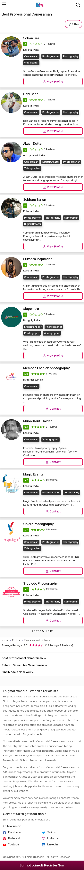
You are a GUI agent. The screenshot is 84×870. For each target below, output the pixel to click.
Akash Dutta (32, 143)
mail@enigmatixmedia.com (33, 819)
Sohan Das (31, 38)
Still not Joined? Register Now (42, 865)
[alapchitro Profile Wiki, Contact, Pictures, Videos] (11, 316)
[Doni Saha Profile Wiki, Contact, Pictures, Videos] (11, 102)
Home (5, 640)
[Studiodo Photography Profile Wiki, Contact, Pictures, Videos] (11, 591)
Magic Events (33, 474)
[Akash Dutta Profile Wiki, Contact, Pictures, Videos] (11, 152)
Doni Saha (30, 94)
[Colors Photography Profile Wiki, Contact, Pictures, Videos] (11, 532)
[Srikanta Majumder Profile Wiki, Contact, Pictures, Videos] (11, 267)
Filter (75, 24)
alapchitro (31, 309)
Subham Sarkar (34, 199)
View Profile (54, 81)
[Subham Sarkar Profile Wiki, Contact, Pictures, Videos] (11, 207)
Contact (55, 408)
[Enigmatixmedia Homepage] (40, 4)
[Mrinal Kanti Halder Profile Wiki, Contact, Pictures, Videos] (11, 429)
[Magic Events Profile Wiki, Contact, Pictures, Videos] (11, 482)
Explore (16, 640)
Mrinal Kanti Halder (37, 421)
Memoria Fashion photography (46, 368)
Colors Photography (38, 524)
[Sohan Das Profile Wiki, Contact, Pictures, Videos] (11, 46)
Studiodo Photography (40, 583)
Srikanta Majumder (37, 259)
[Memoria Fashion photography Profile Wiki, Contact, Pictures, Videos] (11, 376)
